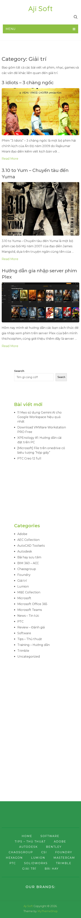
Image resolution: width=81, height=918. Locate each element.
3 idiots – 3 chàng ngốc (28, 82)
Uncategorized (28, 656)
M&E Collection (28, 592)
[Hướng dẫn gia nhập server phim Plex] (40, 302)
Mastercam (64, 857)
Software (24, 633)
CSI (44, 852)
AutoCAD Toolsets (31, 545)
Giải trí (22, 580)
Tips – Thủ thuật (29, 639)
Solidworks (36, 863)
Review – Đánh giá (31, 627)
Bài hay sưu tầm (29, 557)
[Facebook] (4, 16)
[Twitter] (11, 16)
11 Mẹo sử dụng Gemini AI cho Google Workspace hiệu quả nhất (39, 417)
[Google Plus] (21, 16)
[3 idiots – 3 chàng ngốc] (40, 111)
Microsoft (24, 598)
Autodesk (24, 551)
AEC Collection (28, 540)
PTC (20, 621)
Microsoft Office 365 (32, 604)
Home (27, 836)
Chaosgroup (26, 569)
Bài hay (52, 868)
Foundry (24, 575)
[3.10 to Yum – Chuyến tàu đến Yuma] (40, 208)
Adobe (22, 534)
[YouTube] (29, 16)
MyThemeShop (47, 911)
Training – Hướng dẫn (33, 645)
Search (19, 371)
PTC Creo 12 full (29, 458)
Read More (10, 158)
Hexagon (14, 857)
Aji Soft (40, 8)
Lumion (23, 586)
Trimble (23, 650)
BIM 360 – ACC (28, 563)
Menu (10, 29)
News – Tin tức (28, 615)
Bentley (54, 847)
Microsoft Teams (29, 610)
